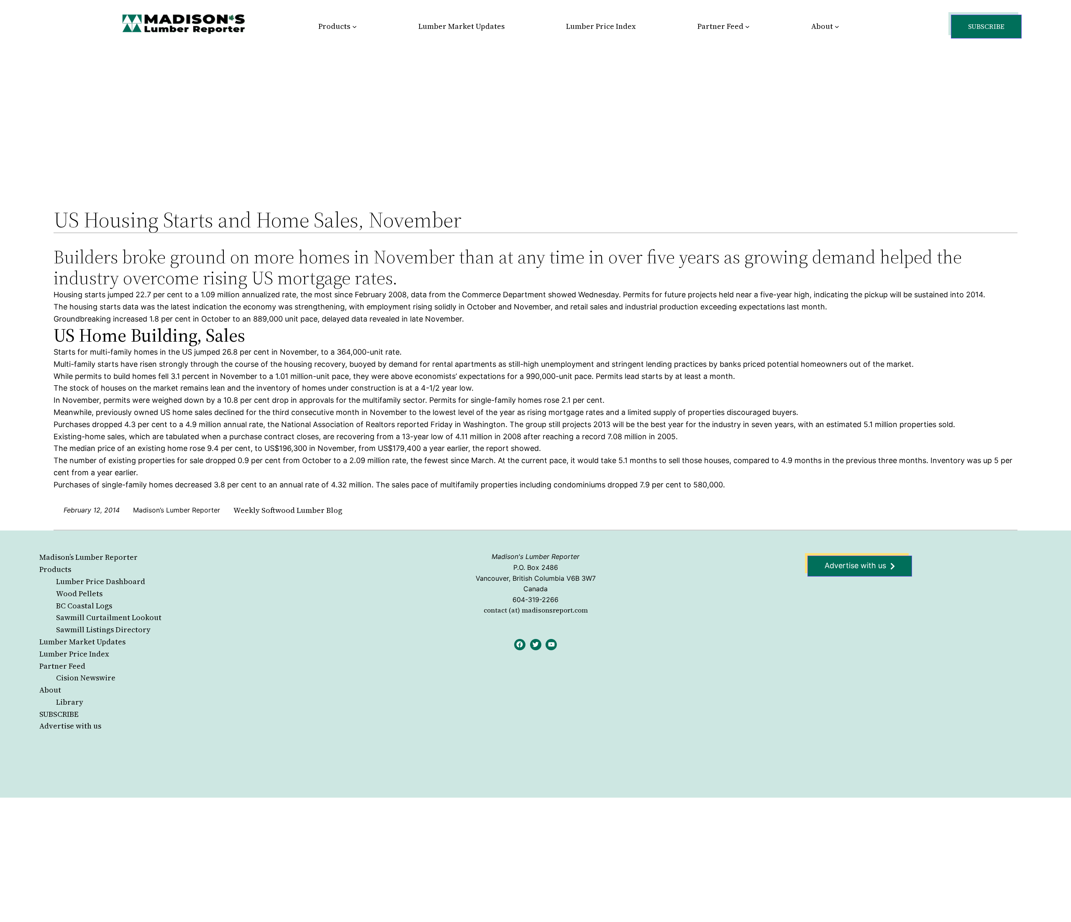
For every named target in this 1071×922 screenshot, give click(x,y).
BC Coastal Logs (84, 605)
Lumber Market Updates (82, 641)
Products (55, 569)
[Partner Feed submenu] (747, 26)
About (50, 690)
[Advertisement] (535, 114)
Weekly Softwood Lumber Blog (287, 510)
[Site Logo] (183, 23)
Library (69, 702)
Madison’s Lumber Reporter (88, 557)
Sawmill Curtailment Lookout (108, 617)
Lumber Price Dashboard (100, 581)
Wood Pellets (79, 593)
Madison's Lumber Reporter (535, 556)
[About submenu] (837, 26)
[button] (986, 27)
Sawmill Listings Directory (103, 629)
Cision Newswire (85, 677)
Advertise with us (70, 726)
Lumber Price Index (74, 654)
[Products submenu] (354, 26)
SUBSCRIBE (59, 714)
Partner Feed (62, 666)
